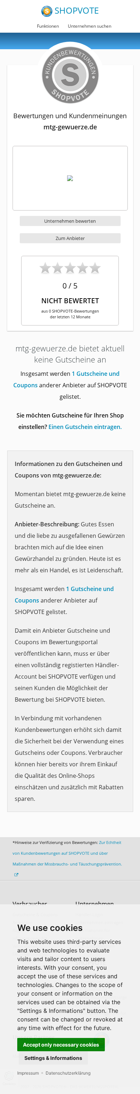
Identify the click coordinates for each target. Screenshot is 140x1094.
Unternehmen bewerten (70, 221)
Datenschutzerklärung (68, 1073)
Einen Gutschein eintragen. (85, 427)
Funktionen (48, 26)
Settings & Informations (53, 1058)
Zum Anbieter (70, 238)
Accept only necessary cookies (61, 1045)
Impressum (28, 1073)
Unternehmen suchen (89, 26)
